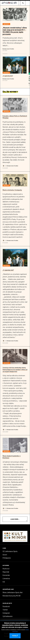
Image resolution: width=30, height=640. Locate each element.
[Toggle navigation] (27, 3)
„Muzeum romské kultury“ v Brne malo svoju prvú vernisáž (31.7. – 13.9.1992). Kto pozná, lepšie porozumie (15, 31)
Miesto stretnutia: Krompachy (12, 190)
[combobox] (22, 3)
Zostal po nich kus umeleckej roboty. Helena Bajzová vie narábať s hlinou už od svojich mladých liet (15, 369)
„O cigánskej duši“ (8, 76)
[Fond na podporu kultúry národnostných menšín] (15, 536)
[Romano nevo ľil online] (4, 165)
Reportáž (6, 24)
